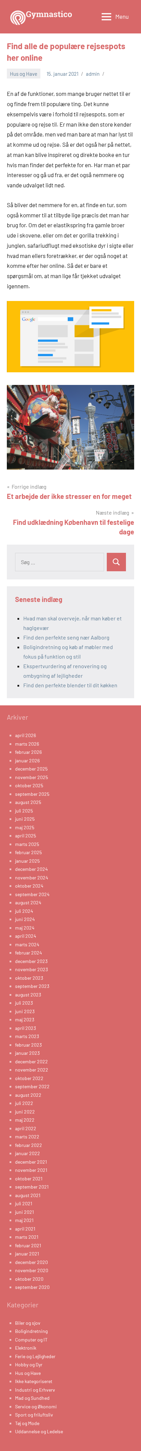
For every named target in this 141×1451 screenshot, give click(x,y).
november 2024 (31, 877)
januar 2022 (27, 1153)
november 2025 (31, 777)
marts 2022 (27, 1136)
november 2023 (31, 969)
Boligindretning (31, 1331)
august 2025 (28, 802)
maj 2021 (24, 1220)
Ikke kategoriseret (33, 1381)
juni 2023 (25, 1011)
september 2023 (32, 986)
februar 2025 (28, 852)
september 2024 (32, 894)
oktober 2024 (29, 886)
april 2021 (25, 1229)
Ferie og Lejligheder (35, 1356)
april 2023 (25, 1028)
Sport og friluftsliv (34, 1415)
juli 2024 (24, 911)
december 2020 (31, 1262)
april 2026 (25, 735)
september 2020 (32, 1287)
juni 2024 (25, 919)
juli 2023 (24, 1003)
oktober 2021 (28, 1178)
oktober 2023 (29, 978)
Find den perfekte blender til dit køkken (70, 685)
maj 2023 (24, 1019)
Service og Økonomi (36, 1406)
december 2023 (31, 961)
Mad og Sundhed (32, 1398)
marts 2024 (27, 944)
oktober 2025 (29, 785)
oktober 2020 (29, 1279)
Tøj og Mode (27, 1423)
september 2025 (32, 794)
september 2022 (32, 1086)
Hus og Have (23, 74)
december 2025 (31, 769)
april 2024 (25, 936)
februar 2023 (28, 1045)
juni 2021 (24, 1212)
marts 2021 (26, 1237)
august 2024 (28, 902)
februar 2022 (28, 1145)
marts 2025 (27, 844)
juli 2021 (23, 1203)
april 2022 (25, 1128)
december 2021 (31, 1162)
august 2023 (28, 994)
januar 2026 (27, 760)
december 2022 (31, 1061)
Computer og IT (31, 1339)
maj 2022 (25, 1120)
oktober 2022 (29, 1078)
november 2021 (31, 1170)
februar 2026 (28, 752)
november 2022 (31, 1070)
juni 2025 (25, 819)
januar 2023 (27, 1053)
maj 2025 (24, 827)
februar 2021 (28, 1245)
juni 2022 (25, 1112)
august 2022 (28, 1095)
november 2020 (31, 1270)
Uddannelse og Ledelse (39, 1431)
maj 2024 (25, 928)
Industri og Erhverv (35, 1390)
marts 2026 (27, 744)
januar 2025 (27, 861)
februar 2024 (28, 953)
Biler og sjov (27, 1323)
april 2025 (25, 835)
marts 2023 (27, 1036)
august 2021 (27, 1195)
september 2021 (32, 1187)
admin (93, 74)
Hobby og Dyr (28, 1364)
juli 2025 (24, 811)
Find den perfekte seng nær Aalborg (66, 637)
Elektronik (25, 1348)
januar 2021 (27, 1253)
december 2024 (31, 869)
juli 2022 (24, 1103)
